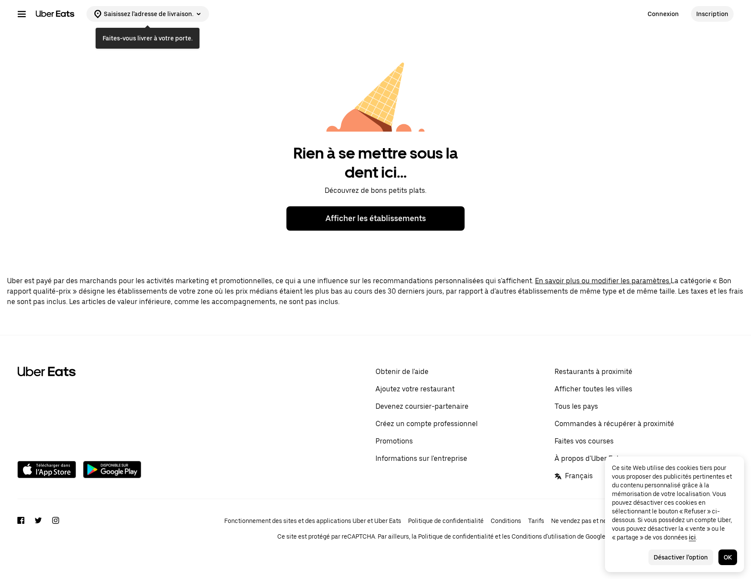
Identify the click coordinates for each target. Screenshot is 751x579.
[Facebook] (20, 528)
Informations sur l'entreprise (421, 458)
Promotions (394, 441)
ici (692, 537)
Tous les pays (576, 406)
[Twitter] (38, 528)
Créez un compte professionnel (427, 424)
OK (728, 557)
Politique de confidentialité (446, 520)
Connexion (663, 13)
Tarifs (536, 520)
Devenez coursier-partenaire (422, 406)
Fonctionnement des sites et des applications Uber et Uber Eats (312, 520)
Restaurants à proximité (593, 371)
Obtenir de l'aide (402, 371)
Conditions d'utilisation (544, 536)
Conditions (506, 520)
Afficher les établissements (376, 218)
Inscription (712, 13)
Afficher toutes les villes (593, 389)
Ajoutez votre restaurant (415, 389)
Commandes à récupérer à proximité (614, 424)
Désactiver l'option (681, 557)
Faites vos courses (584, 441)
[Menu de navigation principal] (21, 13)
